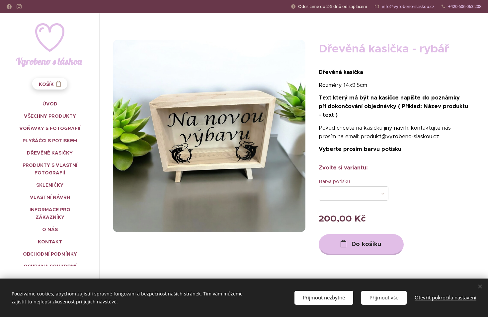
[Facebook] (9, 6)
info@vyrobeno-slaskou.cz (408, 6)
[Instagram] (19, 6)
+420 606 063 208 (464, 6)
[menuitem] (50, 104)
